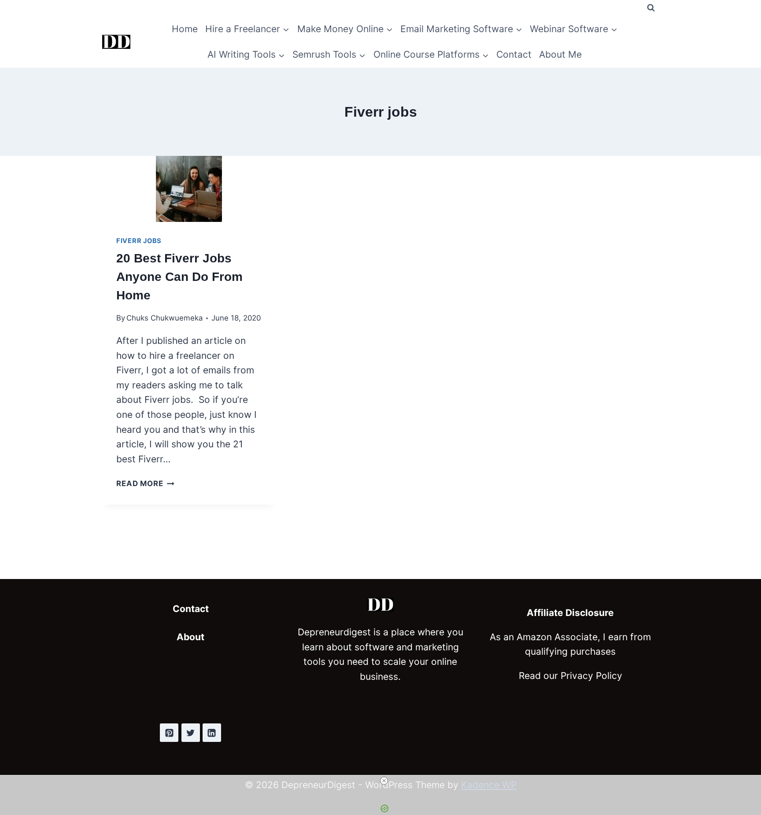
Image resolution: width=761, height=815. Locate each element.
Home (185, 28)
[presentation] (189, 189)
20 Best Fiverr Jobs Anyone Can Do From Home (179, 276)
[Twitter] (190, 732)
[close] (384, 781)
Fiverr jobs (139, 241)
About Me (560, 54)
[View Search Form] (651, 8)
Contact (514, 54)
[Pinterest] (169, 732)
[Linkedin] (212, 732)
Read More (145, 483)
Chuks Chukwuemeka (164, 317)
